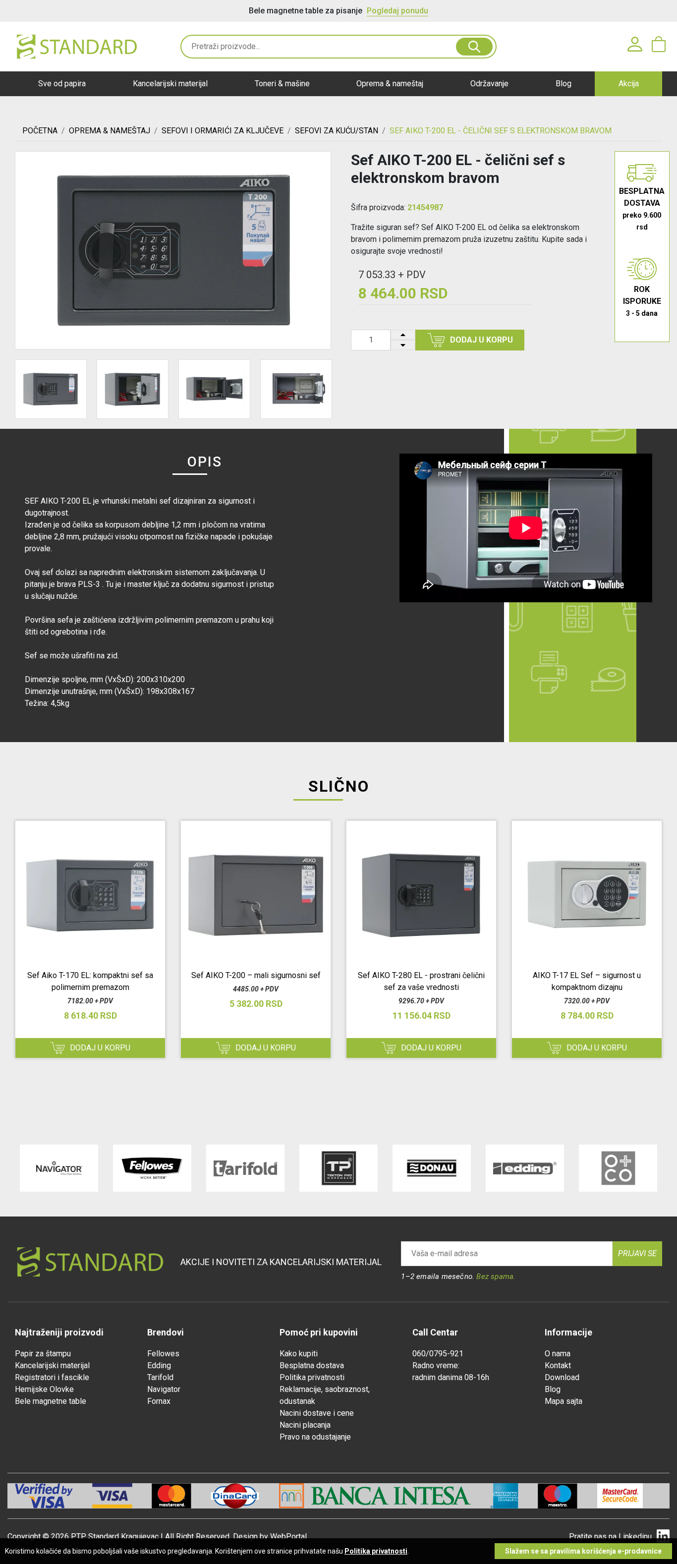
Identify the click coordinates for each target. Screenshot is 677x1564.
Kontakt (558, 1365)
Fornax (158, 1401)
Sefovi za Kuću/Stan (336, 130)
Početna (39, 130)
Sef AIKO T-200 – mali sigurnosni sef (256, 975)
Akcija (629, 83)
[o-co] (618, 1168)
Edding (159, 1365)
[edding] (525, 1168)
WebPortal (288, 1536)
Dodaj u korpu (481, 340)
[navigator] (59, 1168)
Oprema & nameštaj (389, 83)
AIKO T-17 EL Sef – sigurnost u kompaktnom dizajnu (587, 981)
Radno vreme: (435, 1365)
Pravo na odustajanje (315, 1437)
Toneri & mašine (282, 83)
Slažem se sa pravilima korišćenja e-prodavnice (583, 1551)
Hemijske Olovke (44, 1389)
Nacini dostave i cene (317, 1413)
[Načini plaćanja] (122, 1495)
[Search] (474, 47)
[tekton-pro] (338, 1168)
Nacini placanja (305, 1425)
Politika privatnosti (312, 1377)
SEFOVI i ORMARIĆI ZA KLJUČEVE (222, 130)
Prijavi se (637, 1253)
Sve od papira (62, 83)
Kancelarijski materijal (170, 83)
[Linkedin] (663, 1536)
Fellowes (163, 1353)
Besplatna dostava (312, 1365)
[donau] (432, 1168)
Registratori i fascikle (52, 1377)
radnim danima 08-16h (450, 1377)
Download (562, 1377)
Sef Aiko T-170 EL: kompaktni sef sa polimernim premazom (90, 981)
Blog (563, 83)
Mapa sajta (563, 1401)
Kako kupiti (299, 1353)
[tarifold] (245, 1168)
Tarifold (160, 1377)
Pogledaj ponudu (397, 10)
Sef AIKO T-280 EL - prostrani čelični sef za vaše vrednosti (421, 981)
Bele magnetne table (50, 1401)
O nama (557, 1353)
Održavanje (489, 83)
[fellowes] (152, 1168)
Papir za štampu (43, 1353)
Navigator (163, 1389)
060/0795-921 (437, 1353)
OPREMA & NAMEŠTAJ (109, 130)
